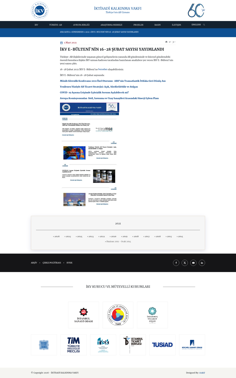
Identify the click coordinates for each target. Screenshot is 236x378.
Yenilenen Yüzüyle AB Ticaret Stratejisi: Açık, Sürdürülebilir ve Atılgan (99, 87)
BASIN (158, 25)
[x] (185, 263)
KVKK (69, 263)
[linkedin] (202, 263)
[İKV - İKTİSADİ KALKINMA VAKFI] (39, 10)
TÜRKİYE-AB (55, 25)
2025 (68, 236)
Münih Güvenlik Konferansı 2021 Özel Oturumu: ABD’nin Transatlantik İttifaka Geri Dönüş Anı (113, 81)
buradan (102, 69)
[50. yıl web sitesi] (196, 10)
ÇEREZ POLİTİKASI (52, 263)
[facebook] (176, 263)
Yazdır (166, 42)
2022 (102, 236)
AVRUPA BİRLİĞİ (81, 25)
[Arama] (204, 25)
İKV (36, 25)
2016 (158, 236)
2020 (113, 236)
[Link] (83, 315)
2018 (136, 236)
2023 (91, 236)
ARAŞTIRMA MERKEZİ (111, 25)
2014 (180, 236)
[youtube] (193, 263)
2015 (169, 236)
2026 (57, 236)
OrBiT (202, 373)
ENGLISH (196, 25)
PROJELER (138, 25)
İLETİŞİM (176, 25)
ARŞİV (34, 263)
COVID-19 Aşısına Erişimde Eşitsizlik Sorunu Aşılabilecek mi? (94, 93)
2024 (79, 236)
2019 (124, 236)
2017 (147, 236)
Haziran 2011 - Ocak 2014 (118, 242)
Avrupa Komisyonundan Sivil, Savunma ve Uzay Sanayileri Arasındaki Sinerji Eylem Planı (109, 98)
